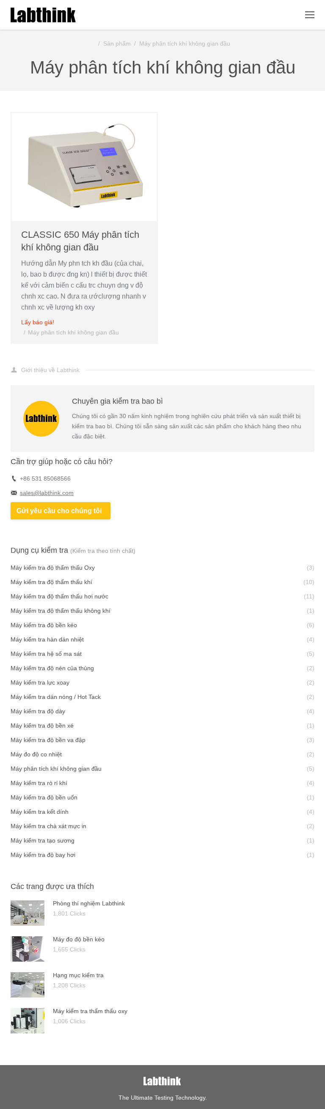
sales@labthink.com (47, 492)
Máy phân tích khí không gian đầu (184, 43)
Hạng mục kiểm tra (78, 975)
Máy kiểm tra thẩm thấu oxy (90, 1011)
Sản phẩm (117, 43)
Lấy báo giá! (37, 322)
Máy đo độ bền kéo (79, 939)
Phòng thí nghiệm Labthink (89, 903)
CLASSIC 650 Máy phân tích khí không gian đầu (80, 241)
